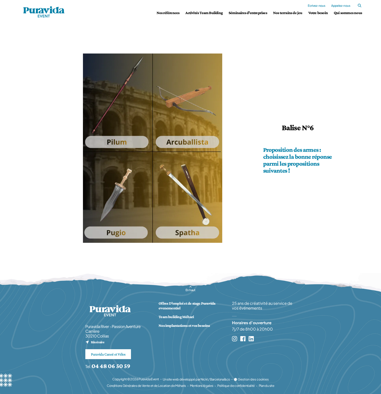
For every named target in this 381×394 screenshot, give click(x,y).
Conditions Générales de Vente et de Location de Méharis (146, 385)
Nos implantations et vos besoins (184, 325)
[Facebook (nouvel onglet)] (243, 339)
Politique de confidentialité (236, 385)
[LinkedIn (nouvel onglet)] (251, 339)
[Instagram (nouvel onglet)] (234, 339)
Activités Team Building (204, 13)
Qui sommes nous (348, 13)
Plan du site (266, 385)
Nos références (168, 13)
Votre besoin (318, 13)
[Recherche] (359, 5)
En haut (190, 290)
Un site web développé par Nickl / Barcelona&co (196, 379)
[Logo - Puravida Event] (44, 12)
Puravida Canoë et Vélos (108, 354)
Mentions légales (201, 385)
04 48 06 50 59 (110, 365)
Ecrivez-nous (316, 5)
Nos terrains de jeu (287, 13)
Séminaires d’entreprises (248, 13)
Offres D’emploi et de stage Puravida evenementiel (187, 305)
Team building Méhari (176, 317)
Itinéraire (94, 342)
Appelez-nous (340, 5)
